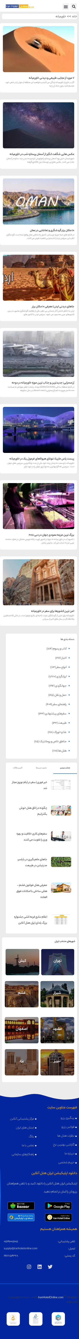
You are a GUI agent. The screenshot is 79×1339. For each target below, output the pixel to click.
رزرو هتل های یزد (21, 1067)
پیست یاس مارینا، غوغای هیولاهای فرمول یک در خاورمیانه (41, 459)
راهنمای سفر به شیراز (57, 990)
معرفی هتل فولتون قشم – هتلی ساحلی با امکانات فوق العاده (31, 891)
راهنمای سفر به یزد (21, 1058)
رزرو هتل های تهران (57, 966)
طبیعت (62, 723)
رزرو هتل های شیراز (57, 998)
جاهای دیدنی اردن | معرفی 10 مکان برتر (53, 307)
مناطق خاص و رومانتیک (53, 742)
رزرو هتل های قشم (21, 998)
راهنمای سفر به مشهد (57, 1026)
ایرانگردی (61, 677)
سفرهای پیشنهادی (56, 714)
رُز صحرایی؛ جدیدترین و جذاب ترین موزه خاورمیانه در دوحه (43, 383)
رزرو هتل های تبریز (57, 1067)
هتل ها (62, 751)
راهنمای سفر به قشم (22, 990)
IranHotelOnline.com (50, 1297)
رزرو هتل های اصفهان (21, 1034)
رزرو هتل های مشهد (57, 1034)
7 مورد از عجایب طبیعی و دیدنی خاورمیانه (51, 78)
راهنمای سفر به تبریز (57, 1058)
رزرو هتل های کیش (22, 966)
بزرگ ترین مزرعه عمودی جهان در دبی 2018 (51, 535)
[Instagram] (29, 1267)
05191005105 (11, 1241)
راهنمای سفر (60, 704)
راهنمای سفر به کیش (22, 958)
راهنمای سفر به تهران (58, 958)
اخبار (64, 658)
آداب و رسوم (60, 649)
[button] (74, 6)
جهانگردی (61, 686)
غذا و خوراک (60, 732)
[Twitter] (50, 1267)
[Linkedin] (39, 1267)
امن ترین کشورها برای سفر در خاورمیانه (52, 611)
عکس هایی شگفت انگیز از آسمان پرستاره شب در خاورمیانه (42, 154)
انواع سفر (61, 667)
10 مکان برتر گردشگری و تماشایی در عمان (52, 230)
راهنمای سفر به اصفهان (21, 1025)
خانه (74, 17)
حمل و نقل (60, 695)
